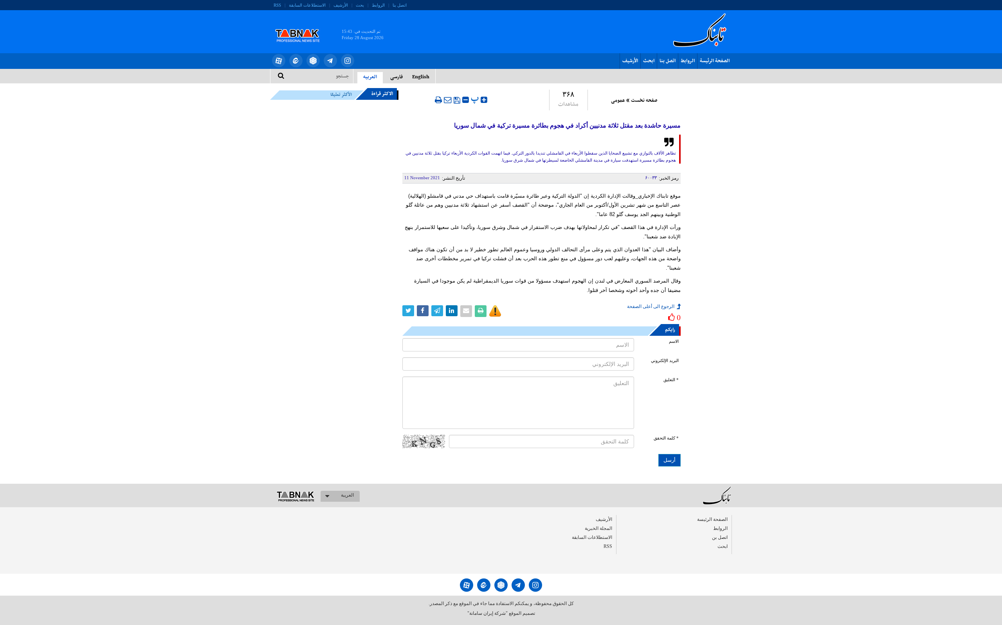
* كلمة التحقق (666, 438)
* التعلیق (671, 380)
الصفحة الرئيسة (715, 61)
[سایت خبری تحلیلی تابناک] (302, 26)
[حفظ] (457, 100)
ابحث (648, 61)
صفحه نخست (644, 100)
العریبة (347, 495)
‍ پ (476, 99)
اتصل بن (720, 537)
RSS (277, 5)
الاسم (674, 341)
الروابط (378, 5)
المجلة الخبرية (598, 528)
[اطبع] (438, 100)
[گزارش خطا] (495, 311)
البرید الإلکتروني (665, 360)
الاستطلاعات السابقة (307, 5)
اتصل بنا (400, 5)
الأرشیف (340, 5)
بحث (360, 5)
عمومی (618, 100)
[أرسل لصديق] (448, 100)
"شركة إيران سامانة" (487, 613)
